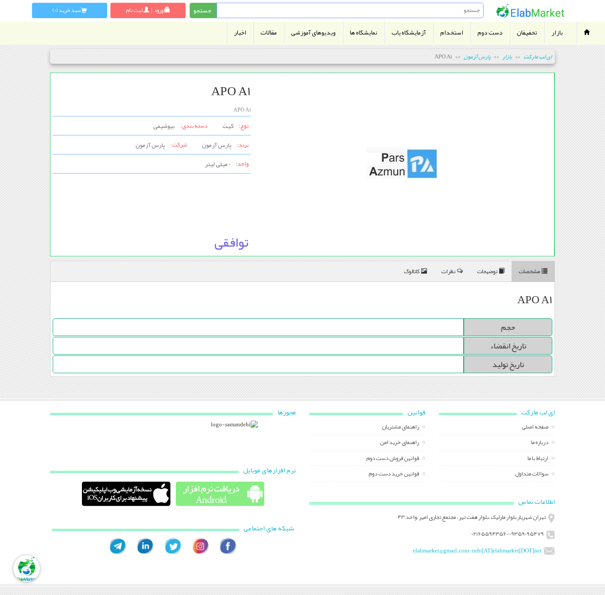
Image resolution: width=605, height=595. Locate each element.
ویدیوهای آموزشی (313, 32)
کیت (227, 126)
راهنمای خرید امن (400, 443)
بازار (557, 32)
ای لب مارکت (538, 56)
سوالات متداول (532, 474)
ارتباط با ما (538, 459)
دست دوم (490, 32)
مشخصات (529, 271)
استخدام (451, 32)
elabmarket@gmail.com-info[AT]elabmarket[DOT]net (477, 550)
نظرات (448, 271)
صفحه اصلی (535, 428)
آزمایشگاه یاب (409, 32)
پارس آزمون (477, 56)
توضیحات (487, 271)
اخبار (240, 32)
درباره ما (540, 443)
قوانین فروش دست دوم (393, 459)
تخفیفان (527, 32)
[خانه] (530, 10)
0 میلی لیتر (217, 164)
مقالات (268, 32)
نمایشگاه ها (363, 32)
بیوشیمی (164, 126)
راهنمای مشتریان (401, 428)
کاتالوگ (412, 271)
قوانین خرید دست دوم (394, 474)
